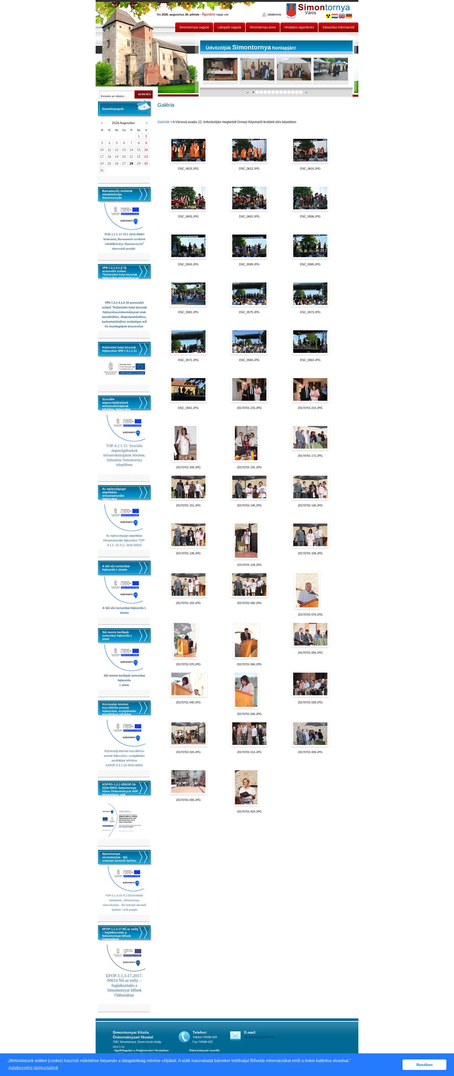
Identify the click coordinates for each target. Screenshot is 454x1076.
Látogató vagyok (229, 27)
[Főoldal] (147, 48)
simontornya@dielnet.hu (259, 1037)
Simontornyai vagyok (194, 27)
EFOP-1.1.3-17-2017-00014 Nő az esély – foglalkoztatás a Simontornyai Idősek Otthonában (124, 985)
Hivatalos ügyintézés (299, 27)
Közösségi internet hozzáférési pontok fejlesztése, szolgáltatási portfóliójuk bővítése (124, 755)
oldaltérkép (274, 14)
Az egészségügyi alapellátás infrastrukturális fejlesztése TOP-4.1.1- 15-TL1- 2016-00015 (124, 540)
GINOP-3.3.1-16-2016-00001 (124, 765)
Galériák (163, 122)
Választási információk (338, 27)
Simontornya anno (263, 27)
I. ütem (124, 685)
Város (310, 13)
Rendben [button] (424, 1065)
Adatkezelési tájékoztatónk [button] (33, 1067)
